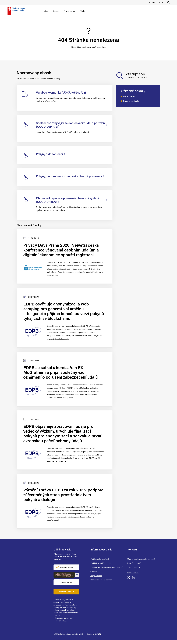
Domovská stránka (131, 101)
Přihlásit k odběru (66, 592)
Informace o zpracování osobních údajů (106, 567)
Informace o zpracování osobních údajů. (63, 619)
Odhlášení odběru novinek (101, 580)
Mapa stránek (129, 96)
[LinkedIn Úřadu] (133, 577)
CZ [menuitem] (161, 3)
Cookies (93, 571)
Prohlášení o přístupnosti (100, 563)
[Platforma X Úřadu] (128, 577)
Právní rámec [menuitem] (69, 11)
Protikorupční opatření (99, 559)
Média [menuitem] (82, 11)
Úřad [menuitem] (46, 11)
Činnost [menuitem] (56, 11)
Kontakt (152, 2)
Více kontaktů (133, 573)
